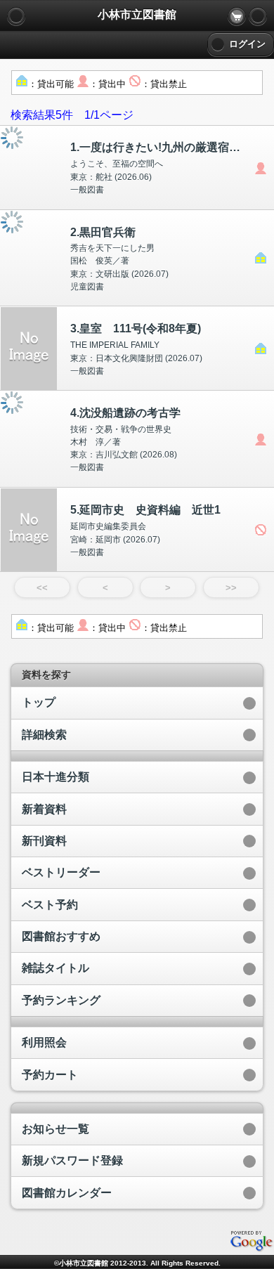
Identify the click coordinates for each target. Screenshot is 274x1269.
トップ (39, 702)
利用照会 (44, 1042)
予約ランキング (61, 1000)
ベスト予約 (50, 905)
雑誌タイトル (55, 968)
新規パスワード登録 (72, 1160)
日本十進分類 (55, 777)
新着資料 (44, 809)
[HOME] (258, 16)
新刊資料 (44, 841)
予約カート (50, 1075)
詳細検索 (44, 735)
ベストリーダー (61, 872)
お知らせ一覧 (55, 1129)
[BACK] (16, 16)
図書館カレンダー (67, 1193)
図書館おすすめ (61, 936)
